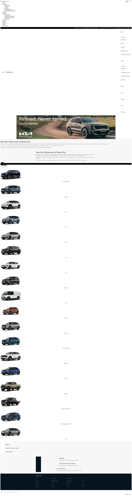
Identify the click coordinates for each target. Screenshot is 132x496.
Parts (82, 478)
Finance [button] (4, 13)
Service (68, 486)
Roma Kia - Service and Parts (106, 27)
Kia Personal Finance (70, 478)
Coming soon (4, 164)
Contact (13, 147)
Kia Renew (68, 483)
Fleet (82, 483)
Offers (52, 483)
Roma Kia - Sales (78, 27)
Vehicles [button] (4, 4)
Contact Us (83, 486)
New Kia (56, 154)
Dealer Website (126, 494)
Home (37, 478)
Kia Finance (53, 486)
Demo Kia (37, 486)
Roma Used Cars (53, 478)
